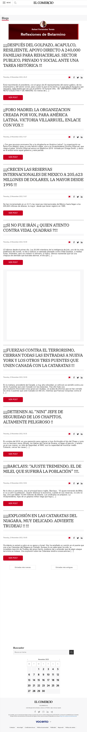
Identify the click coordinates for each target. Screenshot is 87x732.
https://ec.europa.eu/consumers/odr (68, 716)
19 (58, 680)
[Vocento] (43, 722)
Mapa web (60, 727)
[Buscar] (71, 652)
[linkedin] (47, 712)
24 (48, 686)
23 (43, 686)
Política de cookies (70, 727)
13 (29, 680)
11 (53, 675)
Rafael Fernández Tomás (43, 29)
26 (57, 686)
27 (29, 691)
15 (39, 680)
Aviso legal (20, 727)
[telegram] (52, 711)
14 (34, 680)
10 (48, 675)
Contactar (12, 727)
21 (34, 686)
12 (58, 675)
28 (34, 691)
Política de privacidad (42, 727)
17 (48, 680)
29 (38, 691)
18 (53, 680)
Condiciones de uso (30, 727)
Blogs (5, 18)
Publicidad (53, 727)
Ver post (13, 98)
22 (38, 686)
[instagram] (43, 712)
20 (29, 686)
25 (53, 686)
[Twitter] (39, 712)
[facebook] (35, 712)
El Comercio (43, 702)
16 (43, 680)
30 (43, 691)
